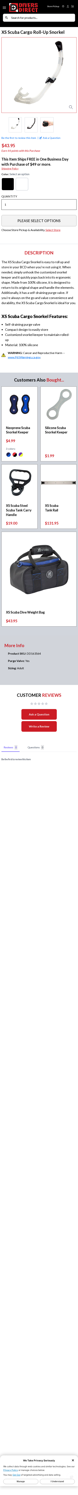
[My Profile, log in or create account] (68, 6)
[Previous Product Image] (7, 75)
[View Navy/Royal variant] (8, 455)
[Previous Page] (4, 125)
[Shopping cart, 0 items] (72, 6)
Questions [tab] (35, 747)
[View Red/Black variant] (14, 455)
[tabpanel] (39, 759)
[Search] (6, 17)
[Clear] (22, 184)
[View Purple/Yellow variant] (20, 455)
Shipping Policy (10, 168)
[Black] (7, 184)
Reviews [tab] (10, 747)
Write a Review (39, 726)
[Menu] (5, 7)
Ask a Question (39, 714)
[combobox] (42, 17)
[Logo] (23, 7)
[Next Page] (74, 125)
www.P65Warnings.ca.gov (24, 357)
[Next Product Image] (70, 75)
